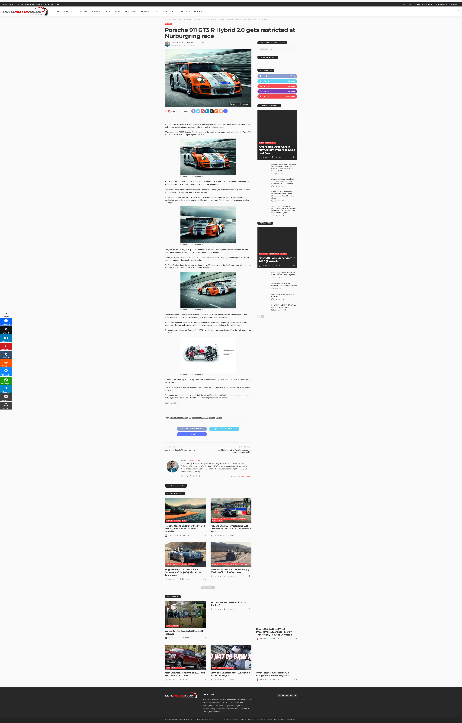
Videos (276, 667)
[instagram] (277, 91)
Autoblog (175, 403)
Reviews (84, 11)
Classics (176, 564)
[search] (459, 11)
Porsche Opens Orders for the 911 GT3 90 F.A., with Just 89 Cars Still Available (185, 529)
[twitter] (277, 81)
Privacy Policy (279, 720)
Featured (184, 564)
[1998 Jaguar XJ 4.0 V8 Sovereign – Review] (263, 297)
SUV (245, 564)
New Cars (96, 11)
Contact (198, 11)
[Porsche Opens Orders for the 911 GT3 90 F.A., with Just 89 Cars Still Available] (185, 510)
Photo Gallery (263, 667)
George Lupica (176, 43)
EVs (156, 11)
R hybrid (219, 418)
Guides (261, 142)
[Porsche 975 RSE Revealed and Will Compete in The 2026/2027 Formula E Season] (231, 510)
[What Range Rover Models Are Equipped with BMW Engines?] (263, 275)
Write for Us (261, 720)
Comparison (263, 254)
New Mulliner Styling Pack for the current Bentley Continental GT (234, 451)
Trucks (108, 11)
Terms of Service (291, 720)
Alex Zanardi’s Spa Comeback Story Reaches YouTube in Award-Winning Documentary (282, 181)
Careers (417, 4)
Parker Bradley (173, 536)
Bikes (117, 11)
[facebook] (277, 76)
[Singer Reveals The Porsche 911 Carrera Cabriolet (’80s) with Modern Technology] (185, 554)
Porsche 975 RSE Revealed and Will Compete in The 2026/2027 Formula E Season (231, 529)
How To (273, 624)
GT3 (206, 418)
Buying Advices (270, 142)
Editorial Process (427, 4)
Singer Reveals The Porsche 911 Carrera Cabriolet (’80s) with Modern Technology (184, 572)
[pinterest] (277, 86)
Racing (220, 521)
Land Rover (262, 665)
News (74, 11)
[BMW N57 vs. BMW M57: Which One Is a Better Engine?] (263, 308)
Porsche (168, 24)
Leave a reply (175, 486)
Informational (274, 254)
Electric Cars (224, 518)
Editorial (243, 720)
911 (190, 418)
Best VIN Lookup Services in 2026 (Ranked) (277, 259)
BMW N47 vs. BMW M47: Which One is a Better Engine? (230, 674)
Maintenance (282, 624)
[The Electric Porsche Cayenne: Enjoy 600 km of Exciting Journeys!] (231, 554)
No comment (201, 42)
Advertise (186, 11)
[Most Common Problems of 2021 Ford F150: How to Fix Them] (185, 657)
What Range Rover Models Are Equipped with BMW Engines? (272, 674)
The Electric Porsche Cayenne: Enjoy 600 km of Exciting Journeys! (230, 571)
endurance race (198, 418)
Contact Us (453, 4)
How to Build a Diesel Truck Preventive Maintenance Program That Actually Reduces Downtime (274, 632)
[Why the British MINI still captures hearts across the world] (263, 286)
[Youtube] (277, 96)
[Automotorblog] (25, 11)
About (404, 4)
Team (410, 4)
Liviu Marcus (218, 536)
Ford (168, 667)
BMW (213, 667)
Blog (65, 11)
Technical (145, 11)
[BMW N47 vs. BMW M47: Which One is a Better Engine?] (231, 657)
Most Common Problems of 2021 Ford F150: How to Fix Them (185, 674)
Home (57, 11)
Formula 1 (234, 518)
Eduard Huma (172, 638)
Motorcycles (130, 11)
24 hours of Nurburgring (179, 418)
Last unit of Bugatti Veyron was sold (180, 450)
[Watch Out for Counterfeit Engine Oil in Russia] (185, 614)
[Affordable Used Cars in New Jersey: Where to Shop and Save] (277, 135)
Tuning (165, 11)
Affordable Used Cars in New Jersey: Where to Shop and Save (277, 150)
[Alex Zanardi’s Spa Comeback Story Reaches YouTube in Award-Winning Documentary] (263, 182)
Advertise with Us (442, 4)
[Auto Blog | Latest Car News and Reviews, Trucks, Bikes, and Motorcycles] (181, 695)
